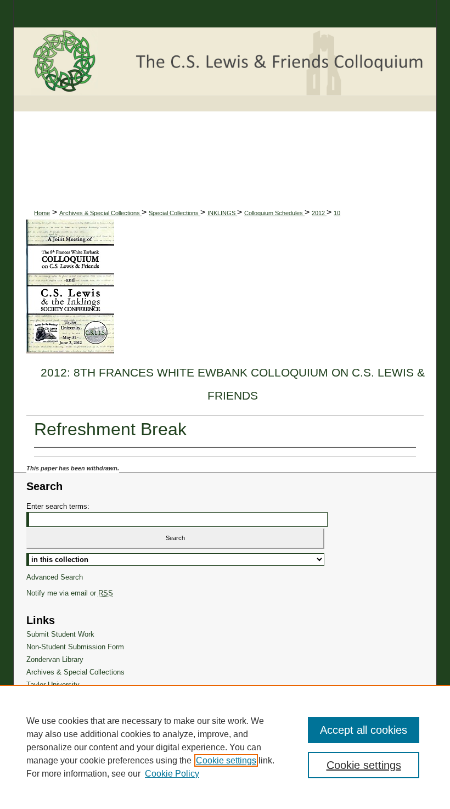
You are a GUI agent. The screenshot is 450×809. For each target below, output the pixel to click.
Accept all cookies (363, 730)
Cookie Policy (172, 773)
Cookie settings (226, 760)
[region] (225, 747)
